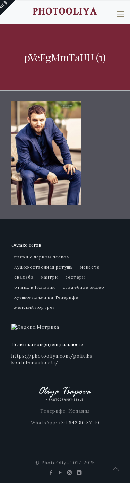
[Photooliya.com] (65, 10)
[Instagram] (69, 472)
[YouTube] (60, 472)
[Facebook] (51, 472)
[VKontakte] (79, 472)
